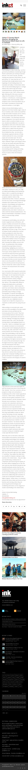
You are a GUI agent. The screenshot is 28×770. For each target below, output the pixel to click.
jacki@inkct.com (6, 750)
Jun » (7, 713)
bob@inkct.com (6, 737)
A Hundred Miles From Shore (10, 557)
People (19, 684)
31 (7, 709)
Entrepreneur (11, 679)
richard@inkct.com (20, 753)
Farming (22, 679)
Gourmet (12, 681)
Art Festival (7, 675)
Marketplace (5, 684)
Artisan (12, 675)
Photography (5, 686)
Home (21, 681)
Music (10, 684)
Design (17, 677)
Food (8, 681)
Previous (4, 538)
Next (23, 538)
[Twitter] (20, 768)
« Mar (3, 713)
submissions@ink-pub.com (8, 728)
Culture (4, 677)
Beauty (16, 675)
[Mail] (25, 768)
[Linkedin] (22, 768)
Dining (21, 677)
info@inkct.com (9, 605)
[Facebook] (18, 768)
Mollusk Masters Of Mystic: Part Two (12, 579)
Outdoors (15, 684)
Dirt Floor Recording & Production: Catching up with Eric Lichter (11, 533)
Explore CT (17, 679)
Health (17, 681)
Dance (13, 677)
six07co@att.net (6, 746)
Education (5, 679)
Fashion (4, 681)
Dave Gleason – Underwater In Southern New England (12, 626)
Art (3, 675)
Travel (20, 686)
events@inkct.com (19, 756)
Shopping (11, 686)
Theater (16, 686)
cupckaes (9, 677)
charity (21, 675)
